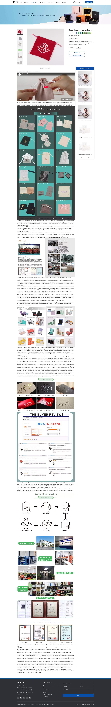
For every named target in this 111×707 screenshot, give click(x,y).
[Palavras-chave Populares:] (74, 2)
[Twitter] (24, 698)
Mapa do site (45, 698)
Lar (43, 685)
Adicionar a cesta (76, 55)
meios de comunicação (47, 694)
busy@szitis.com (29, 687)
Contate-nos (45, 696)
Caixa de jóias (45, 689)
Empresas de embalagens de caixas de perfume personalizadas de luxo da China (85, 85)
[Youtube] (27, 698)
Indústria (44, 692)
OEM (44, 687)
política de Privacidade (80, 704)
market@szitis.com (21, 687)
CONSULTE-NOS (89, 2)
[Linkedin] (21, 698)
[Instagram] (30, 698)
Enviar (78, 695)
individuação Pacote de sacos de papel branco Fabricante (85, 137)
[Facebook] (18, 698)
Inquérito (76, 52)
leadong (92, 704)
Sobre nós (45, 690)
